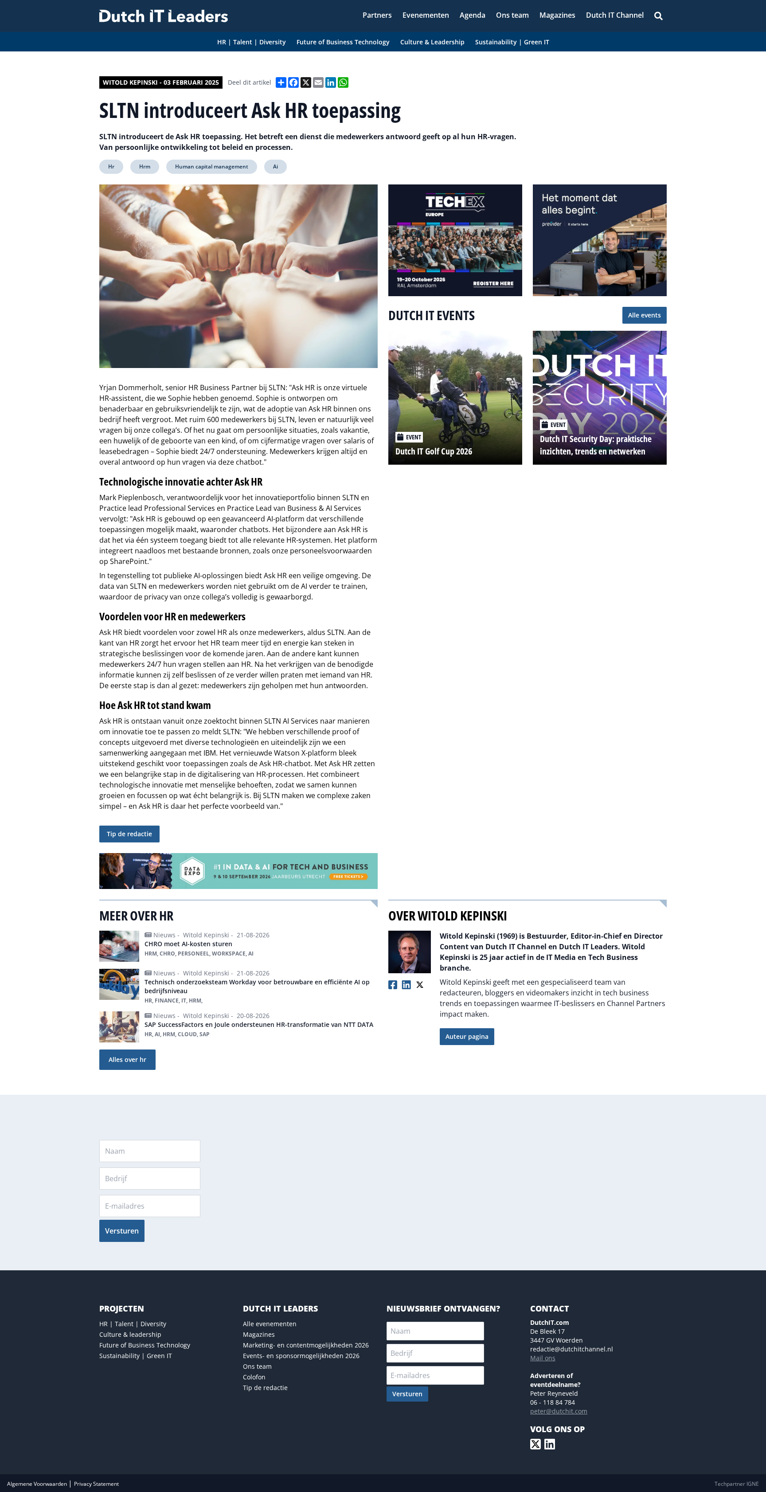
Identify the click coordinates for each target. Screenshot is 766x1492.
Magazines (259, 1334)
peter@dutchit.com (558, 1411)
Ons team (257, 1366)
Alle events (644, 315)
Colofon (254, 1377)
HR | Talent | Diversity (132, 1324)
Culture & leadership (130, 1334)
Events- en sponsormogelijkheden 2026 (301, 1355)
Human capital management (211, 166)
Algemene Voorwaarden (37, 1484)
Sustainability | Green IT (135, 1355)
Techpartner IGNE (737, 1484)
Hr (111, 166)
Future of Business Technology (144, 1345)
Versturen (122, 1231)
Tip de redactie (129, 834)
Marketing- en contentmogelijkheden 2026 (306, 1345)
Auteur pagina (467, 1036)
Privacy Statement (96, 1484)
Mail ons (542, 1358)
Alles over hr (127, 1059)
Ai (275, 166)
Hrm (144, 166)
